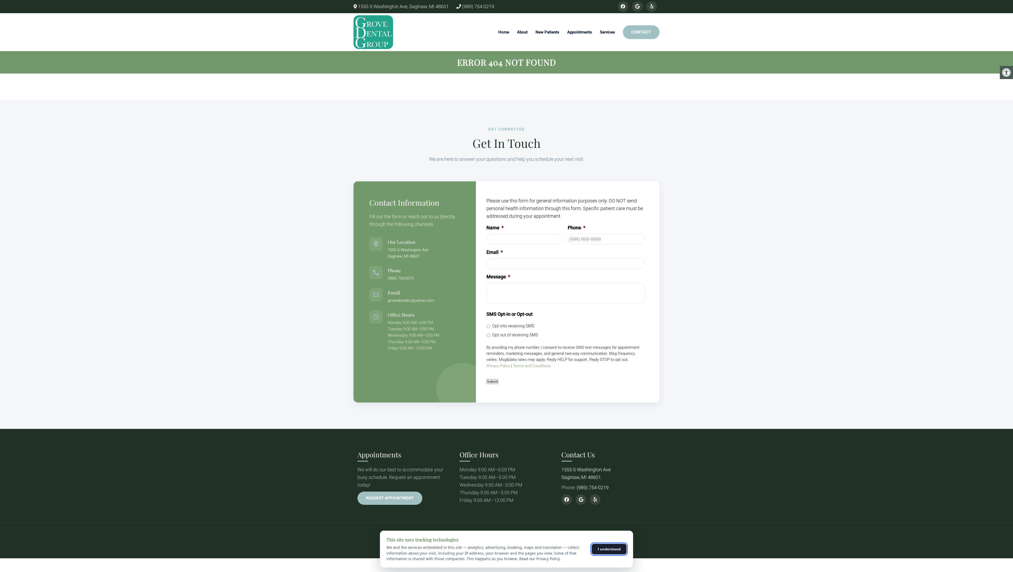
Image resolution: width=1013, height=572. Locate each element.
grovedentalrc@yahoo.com (411, 300)
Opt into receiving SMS (513, 325)
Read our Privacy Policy (539, 558)
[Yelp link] (651, 6)
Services (607, 32)
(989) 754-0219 (477, 6)
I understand (609, 549)
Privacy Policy (498, 365)
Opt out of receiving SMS (515, 334)
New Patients (547, 32)
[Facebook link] (623, 6)
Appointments (579, 32)
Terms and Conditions (532, 365)
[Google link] (637, 6)
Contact (641, 32)
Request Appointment (390, 498)
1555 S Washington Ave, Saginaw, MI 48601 (403, 6)
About (522, 32)
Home (503, 32)
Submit (492, 382)
